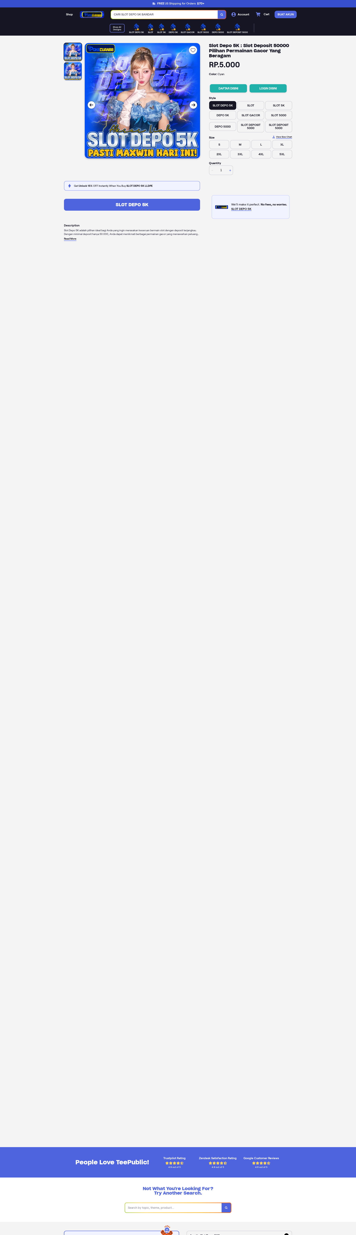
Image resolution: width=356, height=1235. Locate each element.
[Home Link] (92, 14)
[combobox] (164, 14)
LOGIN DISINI (268, 88)
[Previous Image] (91, 105)
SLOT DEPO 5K (132, 205)
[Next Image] (193, 105)
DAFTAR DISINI (228, 88)
